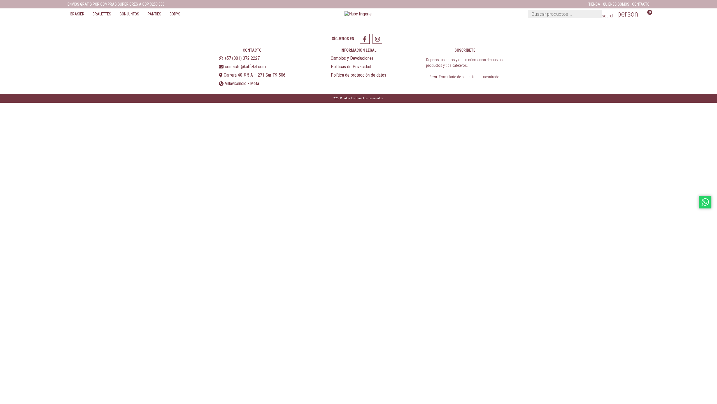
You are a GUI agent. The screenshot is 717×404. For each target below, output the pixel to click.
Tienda (594, 4)
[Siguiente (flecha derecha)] (6, 112)
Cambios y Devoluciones (352, 58)
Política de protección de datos (358, 75)
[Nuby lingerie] (358, 14)
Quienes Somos (616, 4)
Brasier (77, 14)
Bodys (175, 14)
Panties (154, 14)
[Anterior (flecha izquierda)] (1, 112)
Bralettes (102, 14)
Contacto (641, 4)
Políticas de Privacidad (351, 66)
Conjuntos (129, 14)
